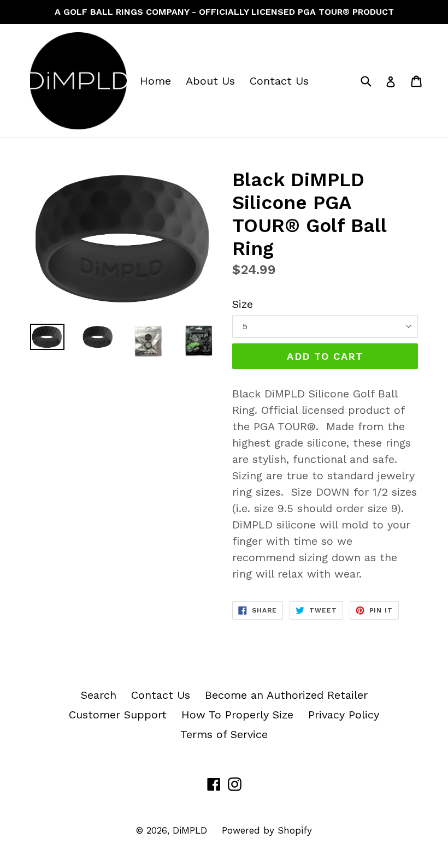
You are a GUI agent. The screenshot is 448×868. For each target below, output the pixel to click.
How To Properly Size (237, 714)
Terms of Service (224, 734)
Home (155, 80)
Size (242, 304)
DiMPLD (190, 830)
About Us (210, 80)
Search (98, 694)
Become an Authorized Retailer (286, 694)
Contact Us (279, 80)
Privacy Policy (343, 714)
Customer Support (118, 714)
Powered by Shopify (267, 830)
